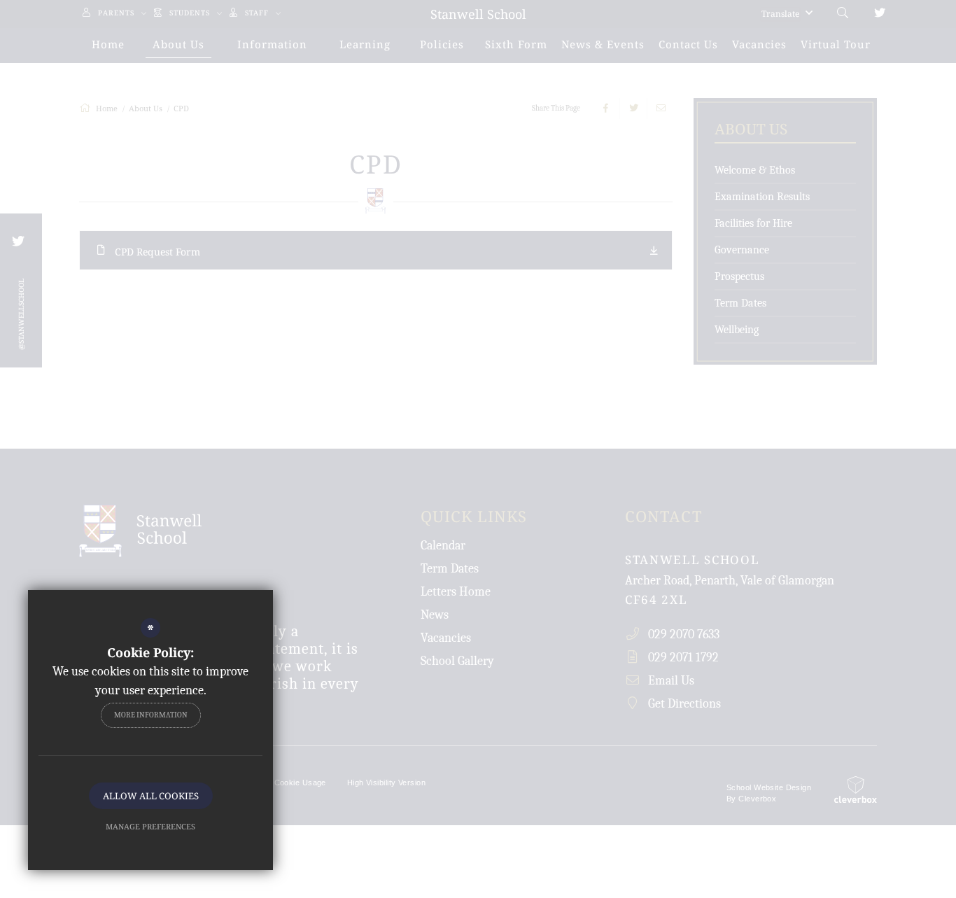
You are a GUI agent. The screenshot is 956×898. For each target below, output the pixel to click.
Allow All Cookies (151, 796)
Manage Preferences (150, 826)
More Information (151, 715)
